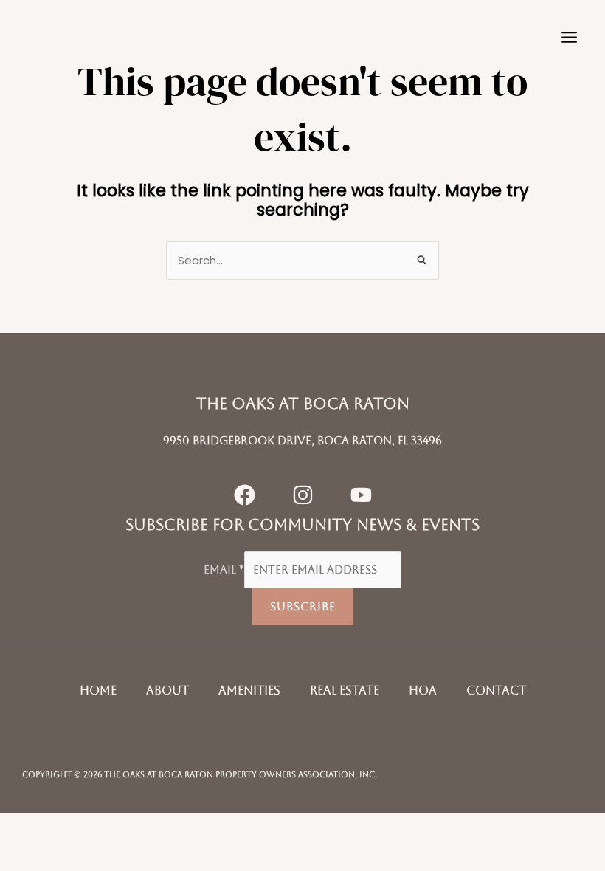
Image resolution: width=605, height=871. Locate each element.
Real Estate (344, 691)
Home (98, 691)
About (167, 691)
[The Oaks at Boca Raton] (59, 37)
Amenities (249, 691)
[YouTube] (361, 495)
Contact (496, 691)
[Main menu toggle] (569, 37)
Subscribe (303, 606)
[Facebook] (244, 495)
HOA (423, 691)
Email (224, 569)
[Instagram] (303, 495)
